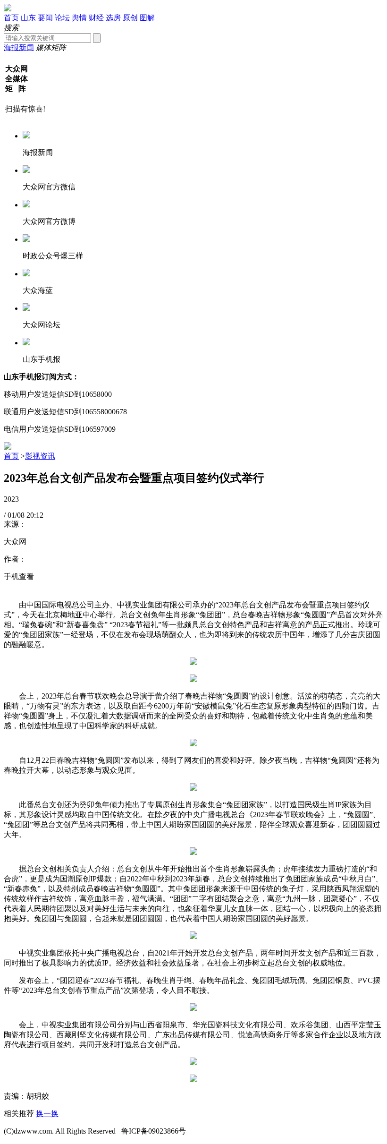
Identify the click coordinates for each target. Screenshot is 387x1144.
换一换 (47, 1114)
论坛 (62, 18)
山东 (28, 18)
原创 (130, 18)
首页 (11, 18)
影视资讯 (40, 456)
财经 (96, 18)
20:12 (34, 515)
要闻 (45, 18)
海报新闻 (19, 47)
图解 (147, 18)
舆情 (79, 18)
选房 (113, 18)
